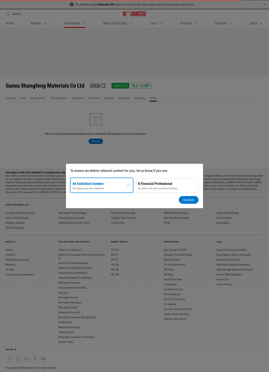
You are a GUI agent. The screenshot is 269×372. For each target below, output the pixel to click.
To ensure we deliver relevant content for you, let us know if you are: (119, 170)
